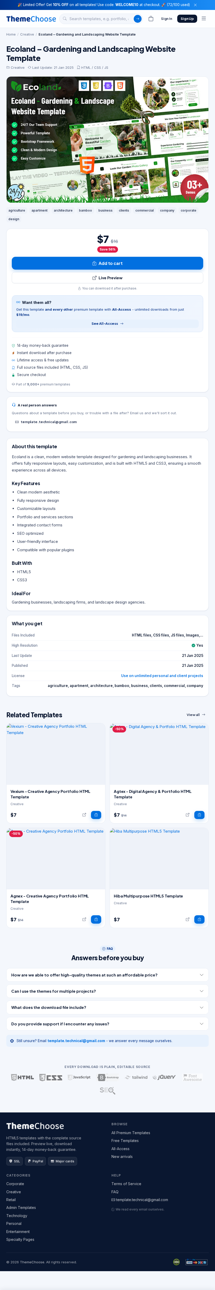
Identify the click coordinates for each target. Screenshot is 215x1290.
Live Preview (110, 277)
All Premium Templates (130, 1132)
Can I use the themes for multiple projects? (53, 990)
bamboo (85, 210)
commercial (144, 210)
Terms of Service (126, 1183)
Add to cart (110, 263)
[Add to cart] (96, 815)
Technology (16, 1215)
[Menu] (204, 19)
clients (124, 210)
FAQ (115, 1192)
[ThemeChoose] (31, 18)
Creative (27, 34)
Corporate (15, 1183)
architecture (63, 210)
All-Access (120, 1148)
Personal (14, 1223)
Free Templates (125, 1140)
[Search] (138, 19)
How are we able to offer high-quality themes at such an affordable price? (84, 974)
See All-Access (105, 323)
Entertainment (18, 1231)
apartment (39, 210)
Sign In (166, 18)
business (105, 210)
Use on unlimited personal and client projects (162, 676)
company (167, 210)
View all (193, 715)
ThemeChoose (32, 1262)
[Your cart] (151, 19)
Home (11, 34)
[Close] (195, 5)
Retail (11, 1199)
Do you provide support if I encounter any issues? (60, 1023)
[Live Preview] (84, 815)
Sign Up (187, 18)
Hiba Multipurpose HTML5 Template (148, 895)
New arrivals (122, 1156)
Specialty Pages (20, 1239)
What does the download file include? (48, 1007)
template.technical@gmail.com (49, 422)
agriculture (16, 210)
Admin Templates (21, 1207)
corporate (188, 210)
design (13, 219)
